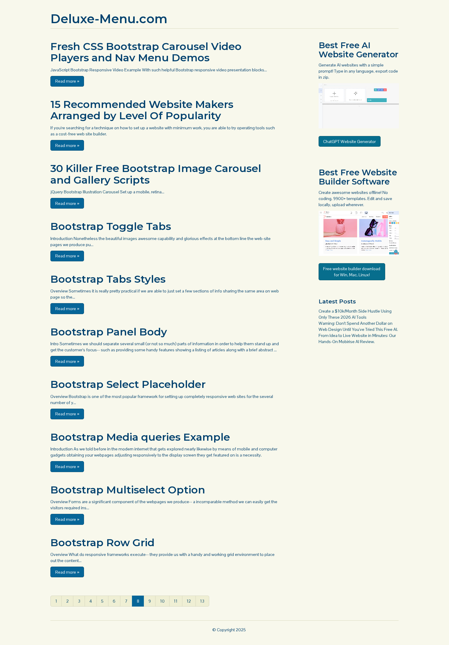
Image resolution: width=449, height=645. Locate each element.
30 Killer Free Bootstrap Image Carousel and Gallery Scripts (155, 174)
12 (189, 601)
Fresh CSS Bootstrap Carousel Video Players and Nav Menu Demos (146, 52)
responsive (216, 396)
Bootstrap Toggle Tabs (110, 226)
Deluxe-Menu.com (108, 18)
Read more (67, 81)
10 (162, 601)
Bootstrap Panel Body (108, 331)
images (130, 238)
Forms (75, 501)
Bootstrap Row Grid (102, 542)
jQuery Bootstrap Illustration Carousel (84, 192)
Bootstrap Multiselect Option (127, 489)
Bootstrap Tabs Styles (108, 279)
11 (175, 601)
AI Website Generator (358, 49)
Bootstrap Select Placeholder (128, 384)
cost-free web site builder (82, 134)
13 (202, 601)
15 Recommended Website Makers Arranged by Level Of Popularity (141, 110)
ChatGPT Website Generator (349, 141)
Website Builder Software (358, 177)
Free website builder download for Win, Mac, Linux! (351, 272)
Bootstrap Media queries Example (140, 437)
